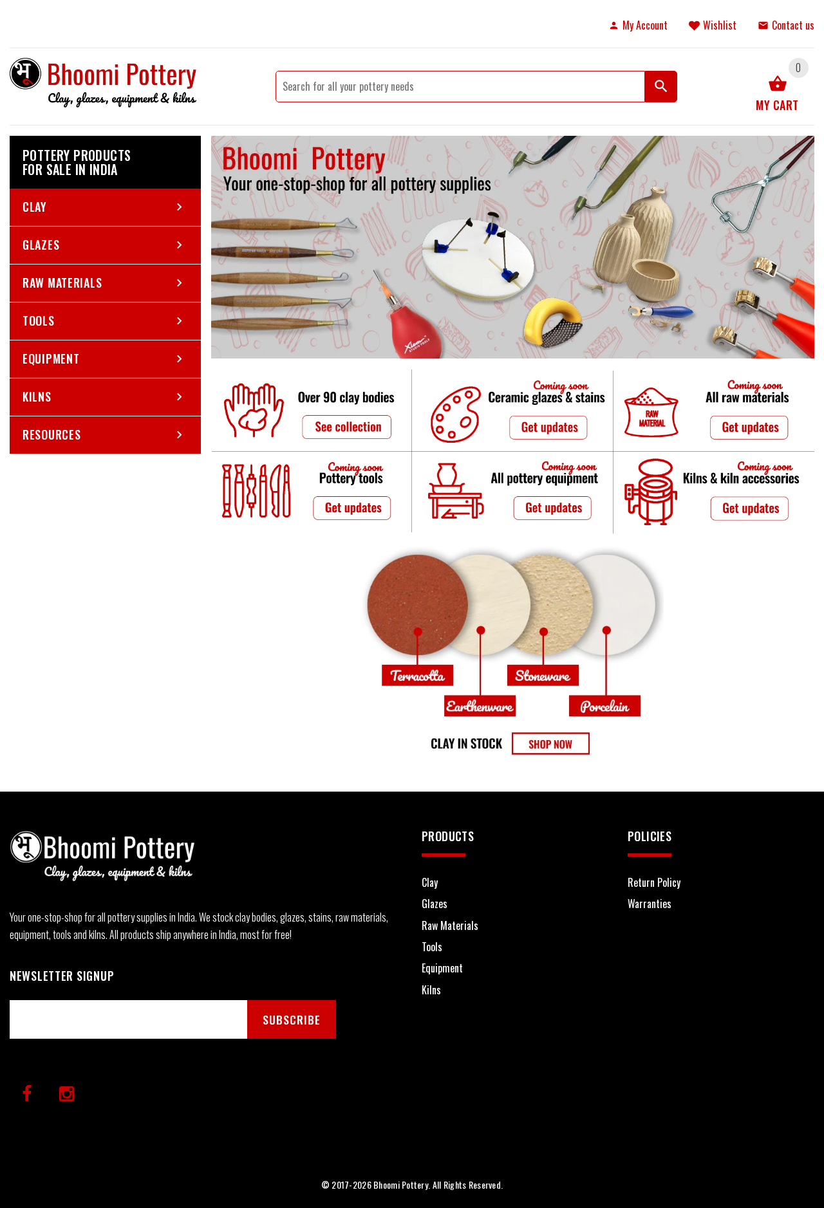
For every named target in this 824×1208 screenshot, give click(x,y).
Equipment (51, 358)
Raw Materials (62, 282)
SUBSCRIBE (292, 1019)
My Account (645, 25)
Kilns (37, 396)
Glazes (41, 244)
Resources (51, 434)
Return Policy (654, 882)
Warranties (649, 903)
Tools (39, 320)
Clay (35, 206)
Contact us (793, 25)
